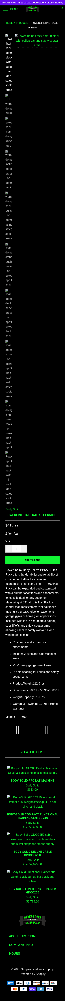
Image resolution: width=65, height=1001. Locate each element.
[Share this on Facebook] (22, 730)
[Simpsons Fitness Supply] (32, 9)
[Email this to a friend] (51, 730)
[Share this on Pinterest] (32, 730)
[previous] (18, 41)
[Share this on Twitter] (13, 730)
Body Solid (12, 509)
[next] (56, 41)
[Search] (50, 9)
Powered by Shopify (33, 973)
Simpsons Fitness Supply (37, 969)
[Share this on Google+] (42, 730)
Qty (7, 541)
